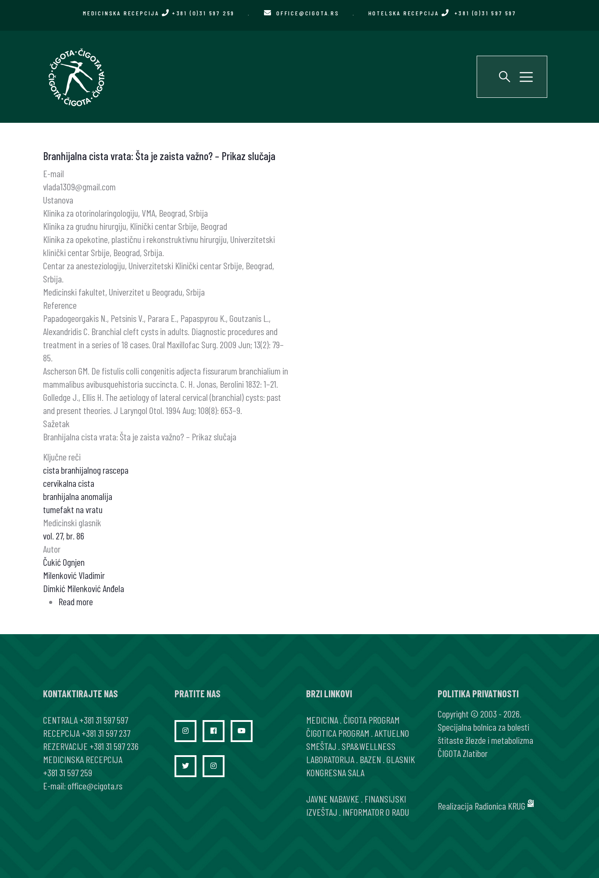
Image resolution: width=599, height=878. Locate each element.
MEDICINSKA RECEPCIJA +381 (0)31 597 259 (159, 13)
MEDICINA (322, 719)
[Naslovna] (76, 77)
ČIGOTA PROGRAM (371, 719)
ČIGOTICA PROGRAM (337, 733)
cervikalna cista (68, 483)
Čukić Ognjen (64, 561)
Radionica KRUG (499, 805)
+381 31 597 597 (103, 719)
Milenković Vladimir (74, 575)
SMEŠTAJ (321, 746)
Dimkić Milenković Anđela (83, 588)
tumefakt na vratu (73, 509)
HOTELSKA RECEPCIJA (442, 13)
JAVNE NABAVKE (332, 798)
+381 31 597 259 (67, 772)
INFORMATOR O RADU (375, 811)
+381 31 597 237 (106, 733)
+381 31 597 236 (114, 746)
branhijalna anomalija (77, 496)
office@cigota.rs (307, 13)
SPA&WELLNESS (369, 746)
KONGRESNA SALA (335, 772)
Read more (75, 601)
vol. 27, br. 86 (63, 535)
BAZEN (370, 759)
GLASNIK (400, 759)
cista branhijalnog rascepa (85, 469)
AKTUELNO (391, 733)
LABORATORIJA (330, 759)
